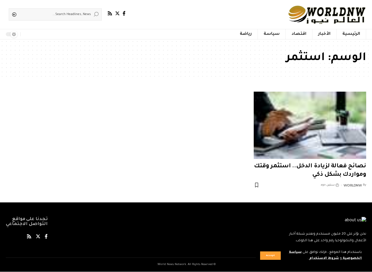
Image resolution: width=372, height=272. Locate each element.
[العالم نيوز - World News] (327, 14)
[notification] (26, 34)
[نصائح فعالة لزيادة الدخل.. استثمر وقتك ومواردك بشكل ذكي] (310, 125)
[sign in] (34, 34)
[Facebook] (124, 13)
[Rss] (110, 13)
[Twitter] (117, 13)
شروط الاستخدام (323, 258)
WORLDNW (353, 185)
